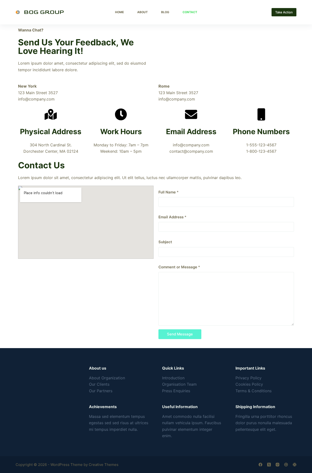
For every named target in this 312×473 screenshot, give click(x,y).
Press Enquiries (176, 390)
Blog (165, 12)
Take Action (284, 12)
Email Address (172, 217)
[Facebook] (260, 464)
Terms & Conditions (253, 390)
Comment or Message (179, 267)
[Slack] (294, 464)
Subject (165, 242)
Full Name (168, 192)
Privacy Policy (248, 377)
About (142, 12)
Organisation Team (179, 384)
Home (119, 12)
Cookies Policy (249, 384)
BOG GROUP (44, 12)
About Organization (107, 377)
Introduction (173, 377)
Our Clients (99, 384)
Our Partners (100, 390)
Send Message (180, 334)
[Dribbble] (286, 464)
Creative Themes (103, 464)
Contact (190, 12)
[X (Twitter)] (269, 464)
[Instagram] (277, 464)
